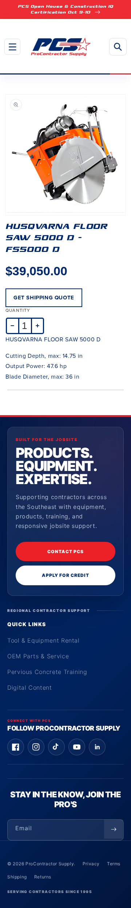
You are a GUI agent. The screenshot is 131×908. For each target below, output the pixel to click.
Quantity (18, 310)
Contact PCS (65, 551)
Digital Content (29, 687)
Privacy (91, 863)
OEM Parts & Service (38, 656)
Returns (42, 877)
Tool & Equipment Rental (43, 640)
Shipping (17, 877)
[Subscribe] (113, 829)
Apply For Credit (65, 575)
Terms (113, 863)
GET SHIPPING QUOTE (43, 298)
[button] (12, 47)
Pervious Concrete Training (47, 671)
